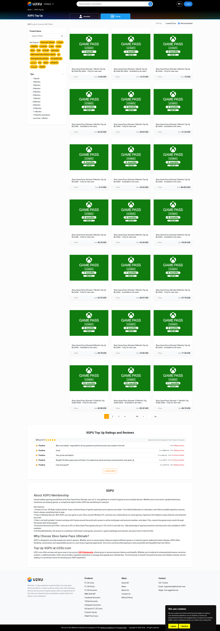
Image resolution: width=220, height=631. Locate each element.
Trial (38, 50)
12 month (43, 46)
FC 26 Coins (89, 583)
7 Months (36, 98)
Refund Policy (127, 598)
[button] (188, 4)
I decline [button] (184, 626)
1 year (51, 46)
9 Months (36, 105)
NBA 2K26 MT (90, 594)
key (40, 63)
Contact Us (126, 594)
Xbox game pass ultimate (39, 59)
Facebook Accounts (92, 598)
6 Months (36, 95)
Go (155, 416)
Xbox (32, 50)
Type (32, 74)
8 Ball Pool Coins (91, 616)
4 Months (36, 88)
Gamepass (54, 63)
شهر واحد (34, 67)
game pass (55, 50)
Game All (125, 583)
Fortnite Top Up (91, 612)
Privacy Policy (122, 628)
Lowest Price (171, 23)
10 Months (37, 108)
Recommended (187, 23)
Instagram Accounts (93, 605)
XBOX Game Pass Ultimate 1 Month (43, 54)
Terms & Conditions (107, 628)
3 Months (36, 85)
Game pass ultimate (47, 42)
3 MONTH (34, 46)
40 (137, 416)
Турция (42, 67)
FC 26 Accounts (91, 590)
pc (59, 54)
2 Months (36, 82)
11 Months (37, 112)
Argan (46, 63)
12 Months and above (41, 115)
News (124, 586)
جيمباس (33, 63)
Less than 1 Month (40, 118)
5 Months (36, 92)
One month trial (56, 59)
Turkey (58, 46)
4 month (46, 50)
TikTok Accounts (91, 601)
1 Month (36, 79)
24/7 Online (163, 583)
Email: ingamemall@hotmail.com (172, 586)
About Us (125, 590)
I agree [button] (173, 626)
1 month (60, 42)
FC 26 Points (90, 586)
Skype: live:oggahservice (168, 590)
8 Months (36, 102)
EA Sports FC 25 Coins (93, 609)
